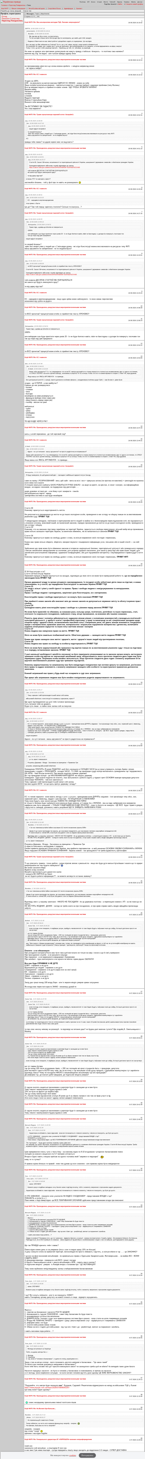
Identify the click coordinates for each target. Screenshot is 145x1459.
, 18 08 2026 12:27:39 (35, 754)
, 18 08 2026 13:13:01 (35, 449)
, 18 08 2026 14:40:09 (33, 121)
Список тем (27, 11)
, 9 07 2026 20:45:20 (38, 926)
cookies (72, 1455)
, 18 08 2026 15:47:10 (35, 28)
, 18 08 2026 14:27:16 (35, 123)
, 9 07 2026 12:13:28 (36, 1343)
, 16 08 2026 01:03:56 (38, 33)
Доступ (139, 2)
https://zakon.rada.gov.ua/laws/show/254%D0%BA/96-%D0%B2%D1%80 (54, 167)
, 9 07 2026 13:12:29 (37, 1212)
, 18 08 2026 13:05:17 (33, 690)
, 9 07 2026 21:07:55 (35, 999)
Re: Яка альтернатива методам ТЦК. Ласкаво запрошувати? (57, 22)
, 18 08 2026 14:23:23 (35, 197)
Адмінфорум (68, 8)
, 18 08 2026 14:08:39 (35, 263)
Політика (83, 2)
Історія (99, 2)
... (36, 16)
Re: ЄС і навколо (40, 74)
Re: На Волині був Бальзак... (45, 1408)
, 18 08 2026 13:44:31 (35, 366)
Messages (30, 14)
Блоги (93, 2)
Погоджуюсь (87, 1455)
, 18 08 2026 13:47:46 (33, 363)
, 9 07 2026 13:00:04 (34, 1215)
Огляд (4, 16)
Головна (4, 5)
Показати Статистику (11, 19)
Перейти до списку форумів (11, 11)
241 (38, 16)
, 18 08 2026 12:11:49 (35, 822)
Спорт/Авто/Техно (54, 8)
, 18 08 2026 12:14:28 (36, 756)
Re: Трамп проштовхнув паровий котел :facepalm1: (54, 114)
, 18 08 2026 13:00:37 (33, 718)
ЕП (88, 2)
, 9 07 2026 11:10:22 (34, 1346)
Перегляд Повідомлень (17, 5)
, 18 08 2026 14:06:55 (36, 126)
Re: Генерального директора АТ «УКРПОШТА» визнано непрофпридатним (63, 1439)
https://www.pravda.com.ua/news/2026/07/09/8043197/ (47, 1387)
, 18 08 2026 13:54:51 (39, 224)
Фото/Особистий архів (37, 8)
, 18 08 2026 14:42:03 (33, 154)
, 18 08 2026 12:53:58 (35, 692)
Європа (119, 2)
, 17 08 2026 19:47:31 (38, 825)
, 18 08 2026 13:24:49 (38, 369)
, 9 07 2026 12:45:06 (36, 1181)
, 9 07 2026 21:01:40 (34, 920)
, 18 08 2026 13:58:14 (35, 222)
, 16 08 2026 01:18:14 (38, 31)
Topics (37, 14)
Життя (106, 2)
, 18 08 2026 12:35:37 (35, 721)
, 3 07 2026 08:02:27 (35, 1417)
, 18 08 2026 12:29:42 (33, 751)
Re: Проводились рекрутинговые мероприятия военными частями (60, 59)
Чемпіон (126, 2)
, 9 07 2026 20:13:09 (34, 1046)
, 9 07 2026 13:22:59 (36, 1130)
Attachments (45, 14)
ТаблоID (112, 2)
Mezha (133, 2)
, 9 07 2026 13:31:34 (34, 1127)
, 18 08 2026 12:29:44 (36, 472)
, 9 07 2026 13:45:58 (37, 1125)
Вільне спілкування (18, 8)
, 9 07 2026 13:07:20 (37, 1178)
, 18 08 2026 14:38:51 (33, 195)
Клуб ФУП (4, 8)
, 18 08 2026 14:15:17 (36, 159)
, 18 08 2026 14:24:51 (35, 157)
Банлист (79, 8)
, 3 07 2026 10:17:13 (35, 1415)
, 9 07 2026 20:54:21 (34, 923)
